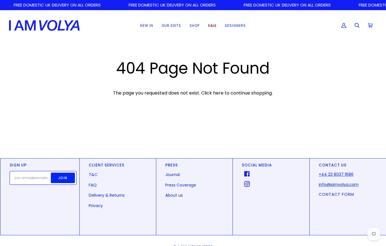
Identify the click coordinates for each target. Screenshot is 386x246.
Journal (172, 174)
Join (63, 177)
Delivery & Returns (107, 195)
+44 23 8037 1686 (336, 174)
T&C (93, 174)
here (218, 93)
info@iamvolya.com (339, 184)
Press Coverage (180, 185)
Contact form (336, 194)
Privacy (96, 205)
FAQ (93, 185)
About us (174, 195)
